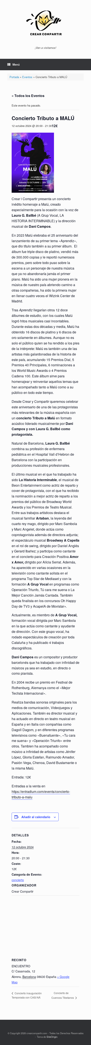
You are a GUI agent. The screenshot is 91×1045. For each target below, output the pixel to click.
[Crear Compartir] (45, 25)
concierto (18, 880)
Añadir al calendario (35, 817)
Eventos (27, 77)
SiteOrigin (52, 1036)
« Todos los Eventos (28, 95)
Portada (14, 77)
